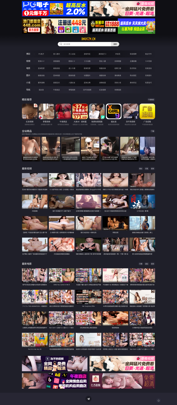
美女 (140, 169)
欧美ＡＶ (72, 61)
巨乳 (146, 169)
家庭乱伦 (56, 82)
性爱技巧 (148, 82)
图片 (28, 75)
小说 (28, 82)
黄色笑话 (133, 82)
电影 (28, 68)
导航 (28, 89)
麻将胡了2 (102, 54)
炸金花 (117, 54)
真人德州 (56, 54)
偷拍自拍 (56, 68)
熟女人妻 (102, 61)
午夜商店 (56, 90)
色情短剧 (118, 90)
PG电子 (41, 54)
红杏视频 (102, 90)
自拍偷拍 (56, 61)
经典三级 (118, 68)
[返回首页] (158, 400)
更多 (152, 169)
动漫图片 (87, 75)
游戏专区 (87, 54)
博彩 (28, 54)
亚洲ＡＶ (41, 61)
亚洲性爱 (41, 68)
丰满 (140, 264)
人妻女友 (72, 82)
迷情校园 (102, 82)
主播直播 (133, 61)
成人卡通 (72, 68)
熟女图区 (133, 75)
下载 (152, 131)
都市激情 (41, 82)
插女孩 (41, 90)
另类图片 (148, 75)
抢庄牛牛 (148, 54)
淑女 (146, 264)
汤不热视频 (87, 90)
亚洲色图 (56, 75)
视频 (28, 61)
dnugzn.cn (88, 39)
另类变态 (148, 68)
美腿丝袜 (102, 75)
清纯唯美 (118, 75)
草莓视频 (72, 90)
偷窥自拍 (41, 75)
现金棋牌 (133, 54)
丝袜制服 (118, 61)
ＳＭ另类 (148, 61)
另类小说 (118, 82)
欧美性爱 (87, 68)
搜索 (115, 44)
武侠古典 (87, 82)
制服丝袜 (102, 68)
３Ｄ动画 (87, 61)
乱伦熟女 (133, 68)
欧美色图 (72, 75)
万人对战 (72, 54)
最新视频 (27, 168)
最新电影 (27, 263)
